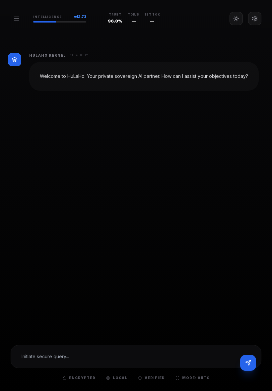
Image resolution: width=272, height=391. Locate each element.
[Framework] (254, 18)
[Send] (248, 363)
